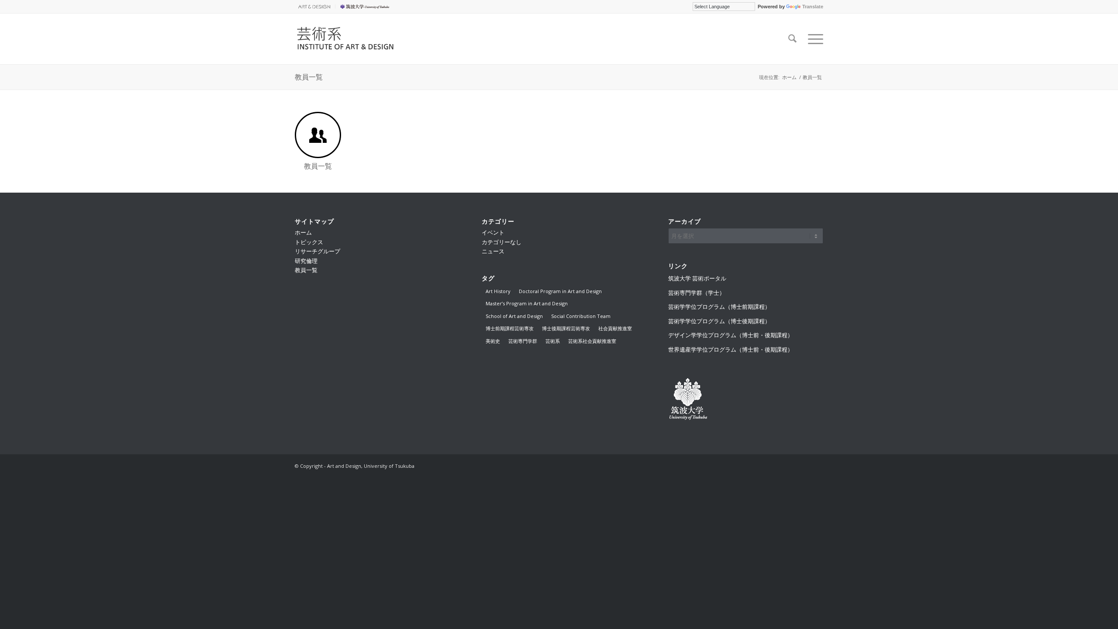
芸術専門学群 (522, 341)
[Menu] (812, 39)
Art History (498, 291)
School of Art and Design (514, 316)
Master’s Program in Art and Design (527, 303)
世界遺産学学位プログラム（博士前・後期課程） (730, 349)
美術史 (493, 341)
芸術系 (552, 341)
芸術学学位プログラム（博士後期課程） (719, 321)
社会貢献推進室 (615, 328)
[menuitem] (315, 6)
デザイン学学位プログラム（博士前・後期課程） (730, 335)
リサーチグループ (317, 251)
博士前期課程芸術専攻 (510, 328)
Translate (812, 6)
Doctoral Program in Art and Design (560, 291)
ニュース (493, 251)
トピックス (309, 242)
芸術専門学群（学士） (696, 293)
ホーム (303, 232)
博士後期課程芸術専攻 (566, 328)
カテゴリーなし (501, 242)
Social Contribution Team (581, 316)
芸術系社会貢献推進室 (592, 341)
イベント (493, 232)
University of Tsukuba (366, 6)
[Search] (792, 39)
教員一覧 (309, 77)
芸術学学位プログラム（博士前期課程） (719, 307)
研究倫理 (306, 261)
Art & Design (313, 6)
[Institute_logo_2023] (350, 39)
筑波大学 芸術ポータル (697, 278)
